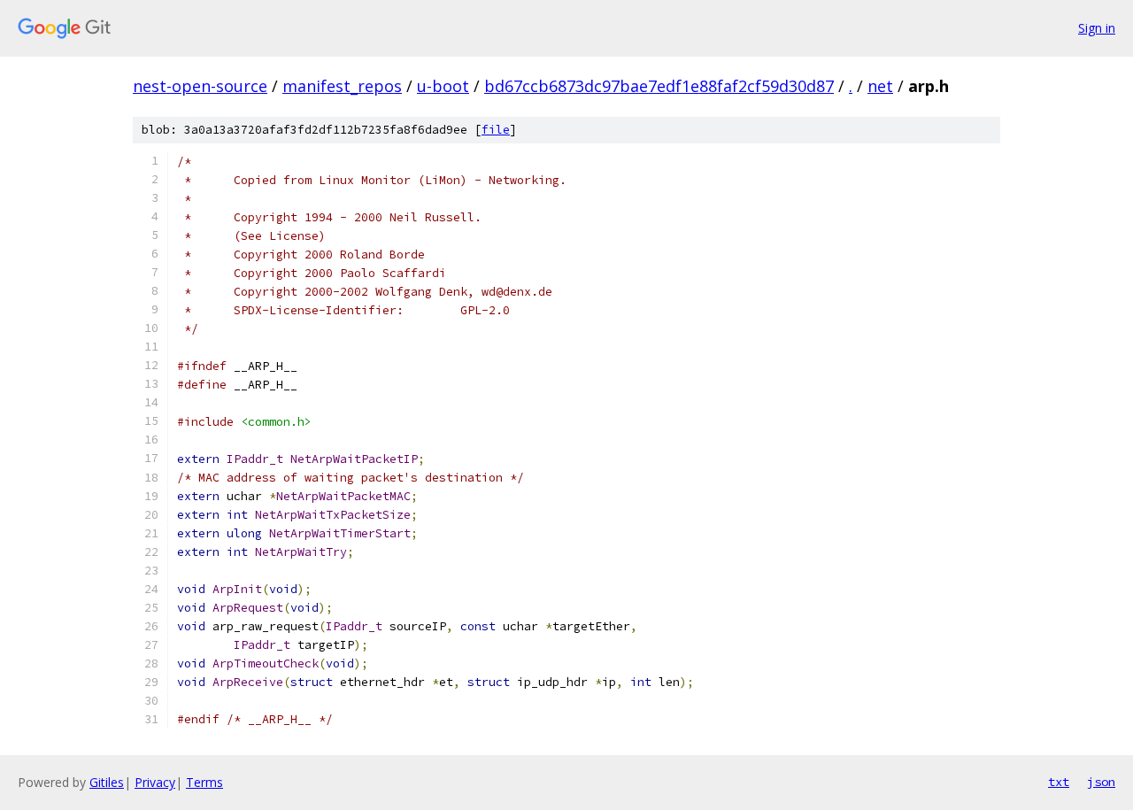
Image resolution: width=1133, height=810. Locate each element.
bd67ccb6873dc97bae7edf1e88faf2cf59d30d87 (659, 85)
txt (1058, 782)
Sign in (1096, 27)
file (496, 129)
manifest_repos (342, 85)
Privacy (155, 782)
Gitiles (106, 782)
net (880, 85)
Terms (204, 782)
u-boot (443, 85)
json (1101, 782)
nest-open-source (200, 85)
